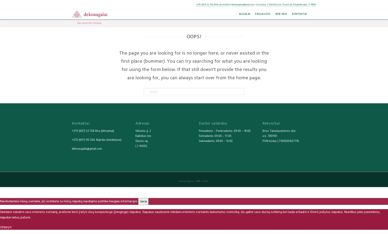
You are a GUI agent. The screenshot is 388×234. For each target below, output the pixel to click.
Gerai (143, 201)
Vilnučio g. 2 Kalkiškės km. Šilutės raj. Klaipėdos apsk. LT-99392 (286, 4)
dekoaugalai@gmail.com (242, 4)
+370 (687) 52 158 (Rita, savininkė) (213, 4)
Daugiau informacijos (123, 201)
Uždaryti (6, 226)
